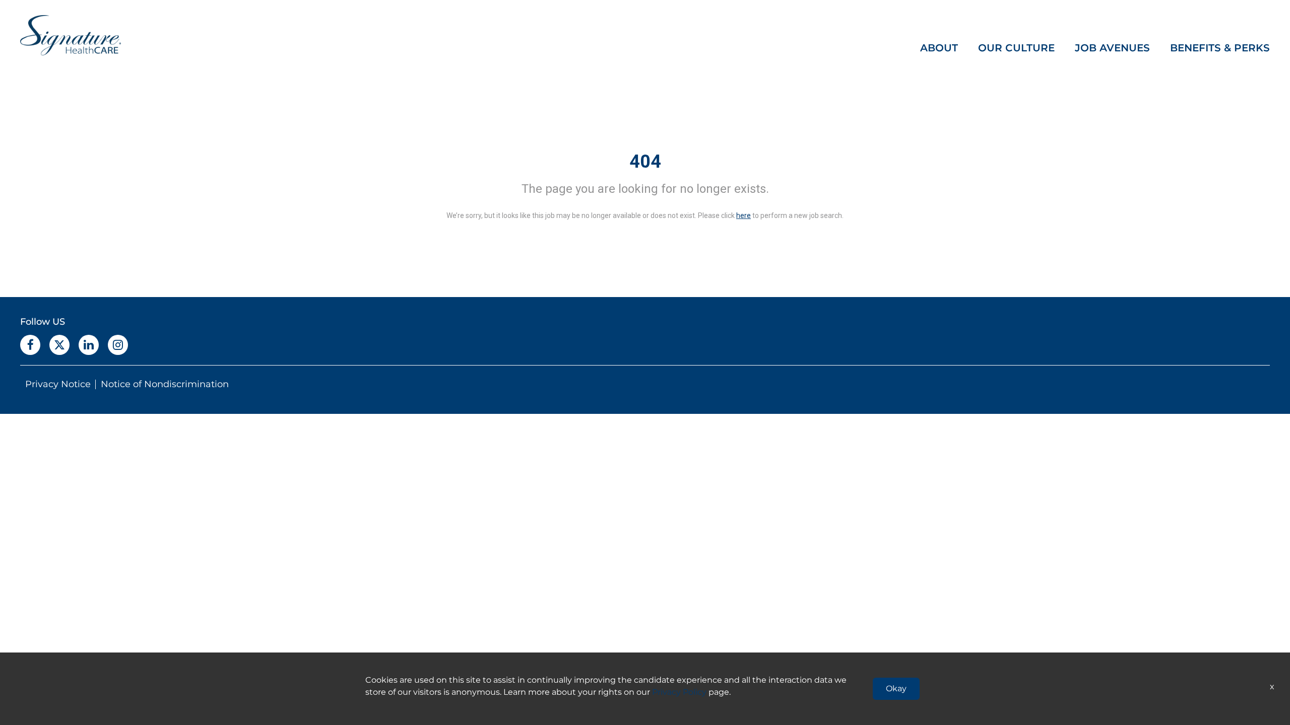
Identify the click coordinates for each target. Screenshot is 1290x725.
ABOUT (939, 48)
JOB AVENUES (1112, 48)
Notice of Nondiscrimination (165, 384)
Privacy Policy (679, 692)
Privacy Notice (58, 384)
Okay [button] (896, 688)
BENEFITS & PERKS (1220, 48)
